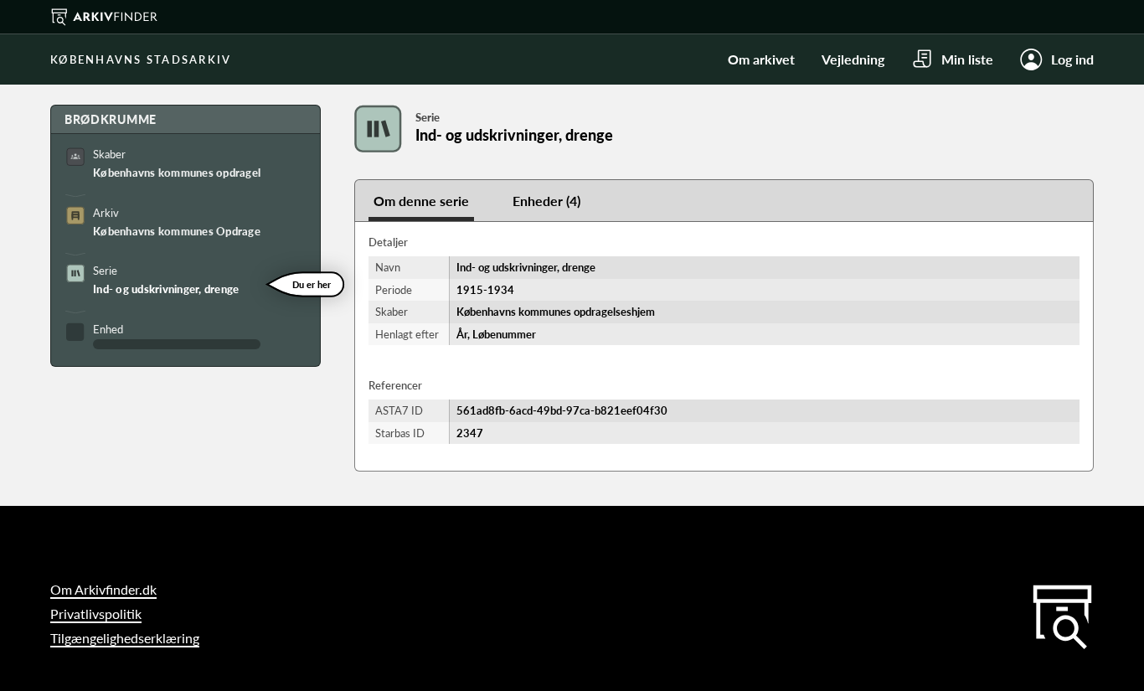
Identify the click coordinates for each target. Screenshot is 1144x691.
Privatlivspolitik (96, 613)
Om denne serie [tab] (421, 201)
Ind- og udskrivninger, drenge (166, 289)
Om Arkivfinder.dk (103, 589)
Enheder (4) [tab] (546, 201)
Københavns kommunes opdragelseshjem (176, 172)
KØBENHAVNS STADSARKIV (140, 59)
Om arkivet (761, 59)
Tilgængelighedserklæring (124, 638)
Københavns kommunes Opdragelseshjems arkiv (176, 231)
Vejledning (853, 59)
